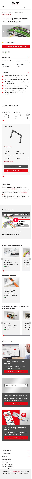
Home (4, 12)
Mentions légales (6, 450)
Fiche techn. (9, 146)
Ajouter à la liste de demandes (17, 171)
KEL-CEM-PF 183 (6, 14)
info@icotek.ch (10, 468)
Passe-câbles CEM (18, 12)
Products (9, 12)
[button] (3, 31)
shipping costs (16, 471)
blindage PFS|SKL (12, 189)
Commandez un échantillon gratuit (17, 46)
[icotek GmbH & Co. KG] (15, 3)
